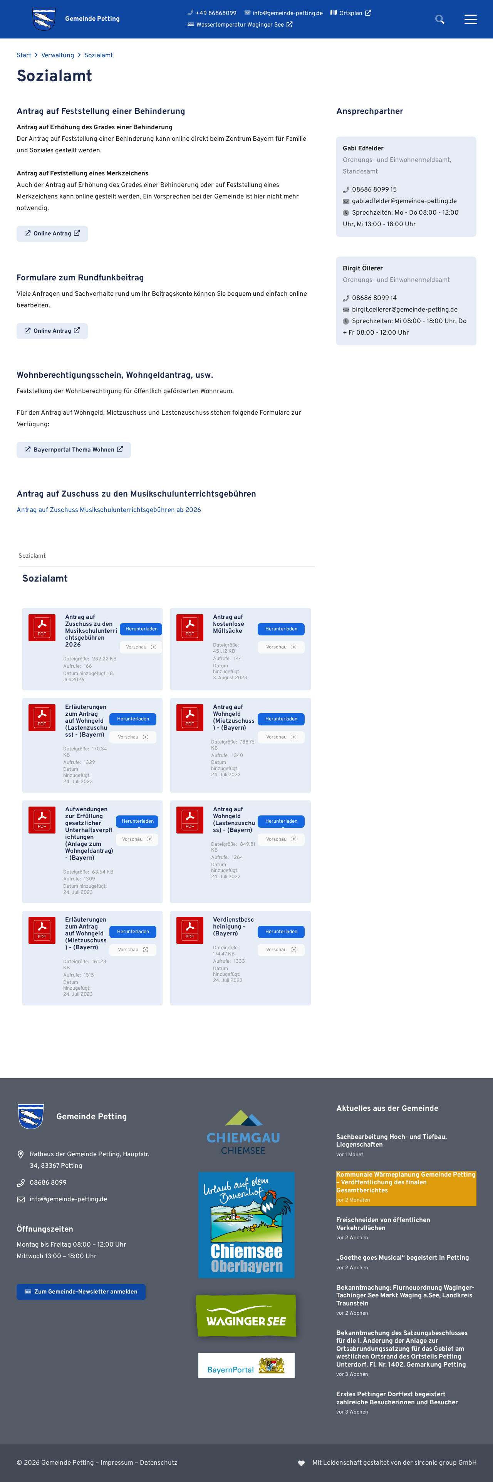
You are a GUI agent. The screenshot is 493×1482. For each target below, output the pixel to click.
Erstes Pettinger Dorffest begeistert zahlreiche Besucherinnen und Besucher (397, 1398)
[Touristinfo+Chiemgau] (246, 1133)
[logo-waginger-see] (246, 1315)
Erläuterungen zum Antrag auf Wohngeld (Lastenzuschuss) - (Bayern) (86, 721)
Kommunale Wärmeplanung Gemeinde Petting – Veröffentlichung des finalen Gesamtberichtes (406, 1183)
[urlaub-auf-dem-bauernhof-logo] (246, 1225)
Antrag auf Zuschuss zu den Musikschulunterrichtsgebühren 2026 (91, 631)
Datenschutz (159, 1463)
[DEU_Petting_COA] (44, 19)
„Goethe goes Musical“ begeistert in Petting (402, 1258)
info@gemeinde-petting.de (68, 1199)
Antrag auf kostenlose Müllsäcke (228, 624)
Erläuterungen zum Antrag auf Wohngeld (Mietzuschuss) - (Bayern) (86, 934)
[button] (439, 19)
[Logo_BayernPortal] (246, 1365)
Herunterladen (142, 629)
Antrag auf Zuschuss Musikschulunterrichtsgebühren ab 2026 (109, 510)
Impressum (117, 1463)
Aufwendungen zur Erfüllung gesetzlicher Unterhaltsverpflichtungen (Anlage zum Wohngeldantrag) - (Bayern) (89, 834)
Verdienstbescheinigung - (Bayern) (233, 927)
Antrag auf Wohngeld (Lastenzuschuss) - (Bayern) (234, 820)
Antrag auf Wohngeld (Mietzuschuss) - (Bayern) (234, 717)
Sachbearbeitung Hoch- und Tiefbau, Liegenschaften (391, 1141)
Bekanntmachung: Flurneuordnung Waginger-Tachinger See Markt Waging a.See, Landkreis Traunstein (405, 1296)
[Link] (366, 1463)
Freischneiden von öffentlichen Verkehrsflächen (383, 1224)
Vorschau (137, 647)
